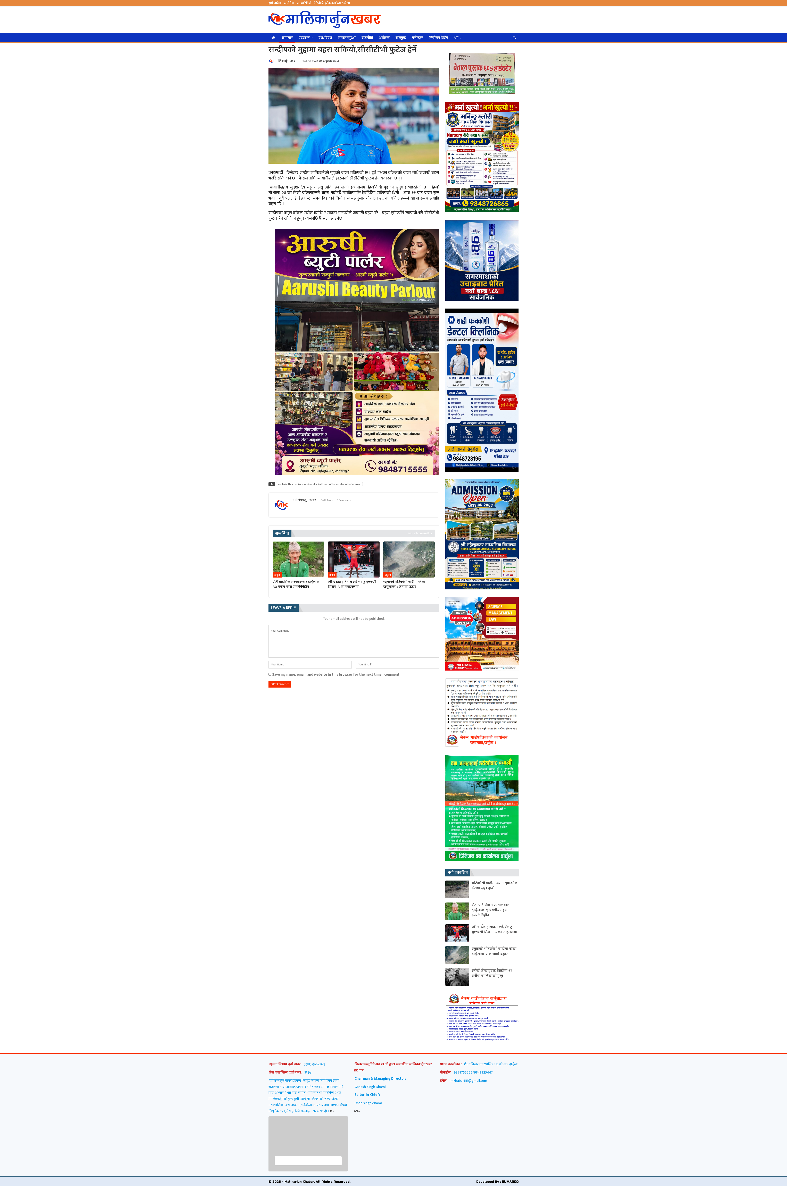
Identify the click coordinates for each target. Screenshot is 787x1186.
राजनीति (367, 38)
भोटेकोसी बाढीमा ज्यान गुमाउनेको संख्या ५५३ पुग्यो (495, 885)
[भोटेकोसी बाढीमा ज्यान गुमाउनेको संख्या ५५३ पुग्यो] (457, 889)
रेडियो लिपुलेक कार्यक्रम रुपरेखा (332, 3)
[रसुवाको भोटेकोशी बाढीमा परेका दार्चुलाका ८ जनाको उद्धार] (409, 559)
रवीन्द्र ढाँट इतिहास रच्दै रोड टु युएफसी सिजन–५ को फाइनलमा (494, 929)
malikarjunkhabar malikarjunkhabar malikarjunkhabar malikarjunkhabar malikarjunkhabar (319, 484)
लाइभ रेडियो (304, 3)
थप (456, 38)
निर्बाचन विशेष (438, 38)
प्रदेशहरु (304, 38)
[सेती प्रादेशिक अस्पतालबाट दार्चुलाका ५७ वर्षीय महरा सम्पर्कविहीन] (298, 559)
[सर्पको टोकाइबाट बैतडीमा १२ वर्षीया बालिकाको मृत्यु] (457, 977)
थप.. (357, 1111)
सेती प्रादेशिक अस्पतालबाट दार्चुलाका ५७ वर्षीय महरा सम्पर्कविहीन (490, 910)
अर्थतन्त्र (384, 38)
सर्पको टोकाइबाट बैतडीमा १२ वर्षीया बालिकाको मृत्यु (492, 973)
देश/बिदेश (325, 38)
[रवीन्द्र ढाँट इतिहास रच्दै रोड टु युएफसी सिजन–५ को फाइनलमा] (353, 559)
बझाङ (332, 575)
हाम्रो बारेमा (274, 3)
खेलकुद (401, 38)
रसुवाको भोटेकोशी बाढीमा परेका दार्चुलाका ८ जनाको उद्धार (494, 951)
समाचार (287, 38)
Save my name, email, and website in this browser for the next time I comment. (336, 675)
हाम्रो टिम (289, 3)
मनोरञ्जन (417, 38)
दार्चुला (277, 575)
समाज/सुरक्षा (347, 38)
